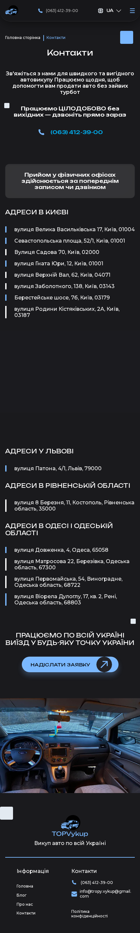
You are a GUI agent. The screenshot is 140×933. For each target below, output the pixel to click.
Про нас (25, 904)
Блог (22, 895)
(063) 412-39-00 (62, 10)
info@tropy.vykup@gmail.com (105, 894)
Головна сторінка (22, 37)
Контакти (26, 913)
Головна (25, 886)
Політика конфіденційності (89, 914)
